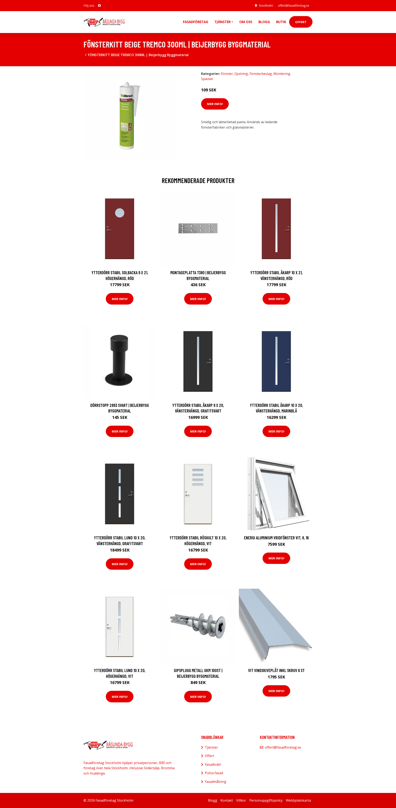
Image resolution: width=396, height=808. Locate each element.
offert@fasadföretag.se (293, 5)
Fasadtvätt (213, 764)
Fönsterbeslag (261, 73)
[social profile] (99, 5)
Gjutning (241, 73)
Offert (300, 22)
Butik (281, 22)
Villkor (241, 800)
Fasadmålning (215, 781)
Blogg (264, 22)
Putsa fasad (214, 773)
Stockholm (266, 5)
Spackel (207, 79)
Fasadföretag (195, 22)
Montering (281, 73)
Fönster (227, 73)
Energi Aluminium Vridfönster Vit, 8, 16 (276, 537)
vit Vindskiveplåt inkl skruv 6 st (276, 670)
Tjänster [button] (222, 22)
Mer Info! (215, 104)
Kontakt (226, 800)
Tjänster (211, 747)
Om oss (245, 22)
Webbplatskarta (298, 800)
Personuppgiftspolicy (266, 800)
